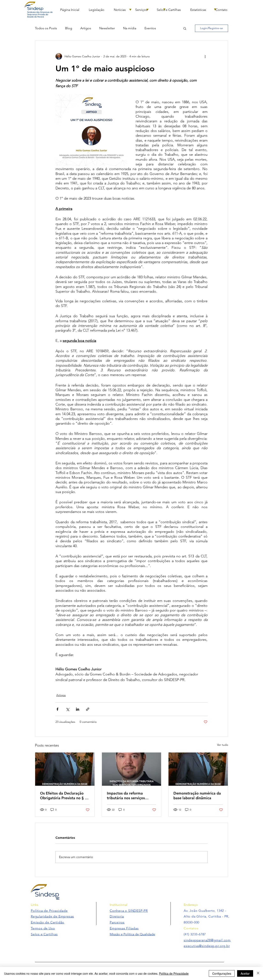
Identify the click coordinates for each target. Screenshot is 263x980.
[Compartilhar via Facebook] (57, 709)
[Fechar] (258, 973)
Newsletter (107, 28)
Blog (68, 28)
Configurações (221, 973)
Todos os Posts (46, 28)
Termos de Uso (43, 928)
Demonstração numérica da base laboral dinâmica (197, 795)
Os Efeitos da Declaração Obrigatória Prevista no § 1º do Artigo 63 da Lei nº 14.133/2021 (64, 795)
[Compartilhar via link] (88, 709)
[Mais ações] (205, 56)
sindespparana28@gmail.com (207, 940)
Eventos (150, 28)
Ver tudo (222, 745)
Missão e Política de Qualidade (132, 934)
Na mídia (129, 28)
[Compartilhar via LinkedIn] (78, 709)
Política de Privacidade (174, 973)
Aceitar (245, 973)
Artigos (85, 28)
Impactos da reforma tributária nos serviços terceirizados (126, 795)
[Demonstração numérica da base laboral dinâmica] (198, 769)
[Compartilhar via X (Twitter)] (67, 709)
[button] (185, 28)
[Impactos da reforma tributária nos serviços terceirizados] (131, 769)
